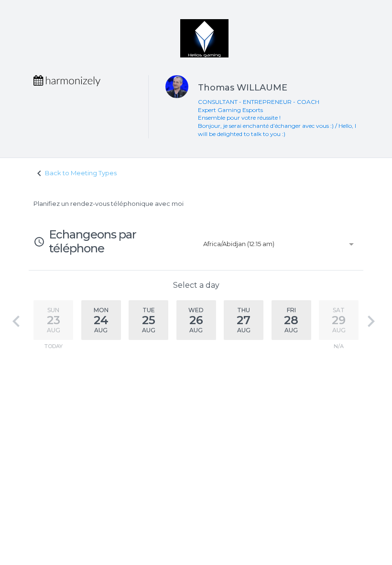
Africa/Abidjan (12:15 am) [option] (238, 244)
